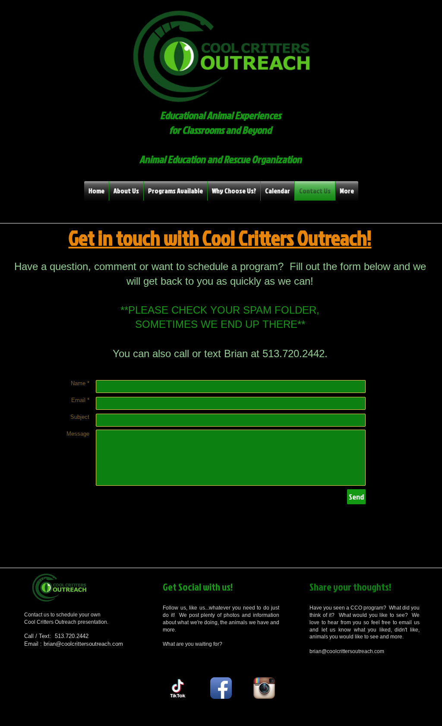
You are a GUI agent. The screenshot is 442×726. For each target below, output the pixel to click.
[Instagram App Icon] (264, 688)
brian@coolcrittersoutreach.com (83, 644)
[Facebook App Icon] (221, 688)
